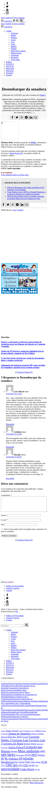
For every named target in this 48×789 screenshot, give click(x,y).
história (27, 743)
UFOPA (31, 765)
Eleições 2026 (15, 737)
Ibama (33, 744)
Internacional (29, 701)
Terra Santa (15, 60)
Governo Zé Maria (13, 743)
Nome (4, 515)
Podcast (40, 710)
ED (16, 611)
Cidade (8, 31)
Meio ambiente (29, 751)
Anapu (8, 731)
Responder (10, 424)
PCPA (28, 755)
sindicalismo (11, 717)
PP (21, 758)
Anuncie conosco (12, 588)
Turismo (27, 719)
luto (39, 747)
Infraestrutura (19, 701)
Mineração (10, 68)
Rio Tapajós (19, 762)
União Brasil (27, 769)
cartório (33, 731)
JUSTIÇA (10, 64)
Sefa (33, 762)
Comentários (13, 688)
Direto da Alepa (23, 695)
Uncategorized (41, 719)
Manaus (5, 751)
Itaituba (14, 46)
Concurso (8, 690)
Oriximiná (15, 55)
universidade (10, 769)
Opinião (7, 710)
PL (6, 758)
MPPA (11, 754)
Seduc (28, 762)
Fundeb (25, 737)
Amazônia (33, 684)
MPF (4, 754)
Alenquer (14, 33)
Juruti (13, 44)
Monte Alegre (16, 53)
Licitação (30, 747)
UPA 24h (37, 769)
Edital (9, 697)
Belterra (14, 38)
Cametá (25, 686)
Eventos (22, 699)
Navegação (10, 706)
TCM (44, 761)
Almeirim (18, 684)
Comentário (6, 495)
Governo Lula (20, 740)
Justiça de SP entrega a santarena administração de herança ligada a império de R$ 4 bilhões (22, 352)
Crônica (20, 692)
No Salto (25, 706)
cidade (5, 688)
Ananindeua (41, 684)
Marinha (14, 751)
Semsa (38, 762)
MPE (42, 751)
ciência (38, 731)
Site (2, 524)
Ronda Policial (20, 712)
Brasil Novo (11, 686)
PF (2, 758)
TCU (3, 765)
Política (9, 62)
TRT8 (20, 765)
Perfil (24, 710)
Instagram (40, 744)
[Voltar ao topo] (2, 772)
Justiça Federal (16, 747)
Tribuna (21, 719)
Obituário (38, 706)
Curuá (13, 40)
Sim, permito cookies (9, 787)
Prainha (11, 712)
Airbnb (3, 731)
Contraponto (12, 692)
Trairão (10, 719)
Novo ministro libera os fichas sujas (15, 175)
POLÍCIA (10, 66)
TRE (14, 765)
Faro (12, 42)
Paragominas (20, 755)
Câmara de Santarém (19, 733)
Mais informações (36, 783)
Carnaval (27, 731)
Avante (15, 731)
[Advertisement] (24, 235)
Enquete (10, 699)
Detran (4, 737)
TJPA (9, 765)
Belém (13, 35)
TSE (25, 765)
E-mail (4, 520)
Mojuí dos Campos (18, 51)
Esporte (9, 75)
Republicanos (8, 762)
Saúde (29, 714)
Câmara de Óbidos (37, 734)
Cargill (21, 731)
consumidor (16, 690)
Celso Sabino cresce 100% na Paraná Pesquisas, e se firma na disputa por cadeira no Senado (26, 193)
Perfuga (41, 755)
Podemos (14, 758)
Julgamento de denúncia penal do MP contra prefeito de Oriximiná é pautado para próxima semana (23, 366)
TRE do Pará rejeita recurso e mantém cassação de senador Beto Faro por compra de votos (25, 197)
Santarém (8, 714)
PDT (34, 754)
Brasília (19, 686)
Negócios (9, 73)
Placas (34, 710)
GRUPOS (8, 21)
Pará (20, 710)
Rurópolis (14, 57)
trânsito (15, 719)
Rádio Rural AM (16, 153)
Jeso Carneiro (18, 210)
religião (28, 758)
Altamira (25, 684)
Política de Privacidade (15, 586)
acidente (4, 684)
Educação (10, 71)
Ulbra (36, 765)
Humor (11, 701)
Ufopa (33, 719)
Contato (9, 590)
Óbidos (13, 49)
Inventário (4, 747)
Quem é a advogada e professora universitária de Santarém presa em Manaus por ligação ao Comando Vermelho (23, 344)
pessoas (29, 710)
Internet (37, 701)
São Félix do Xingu (19, 714)
